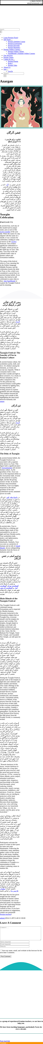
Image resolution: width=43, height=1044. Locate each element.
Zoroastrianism (7, 468)
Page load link (5, 1041)
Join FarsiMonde (9, 281)
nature (2, 401)
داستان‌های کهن (12, 497)
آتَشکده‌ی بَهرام (13, 586)
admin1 (2, 918)
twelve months (5, 232)
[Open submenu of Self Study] (12, 40)
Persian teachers (5, 914)
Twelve (13, 242)
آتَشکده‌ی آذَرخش (6, 588)
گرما (17, 322)
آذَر (7, 185)
